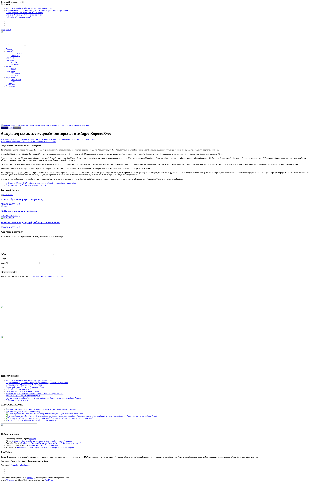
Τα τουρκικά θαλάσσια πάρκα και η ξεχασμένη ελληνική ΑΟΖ (30, 8)
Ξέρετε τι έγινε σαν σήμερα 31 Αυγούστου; (22, 199)
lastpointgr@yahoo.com (21, 465)
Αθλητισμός (15, 73)
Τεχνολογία (10, 77)
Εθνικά (8, 67)
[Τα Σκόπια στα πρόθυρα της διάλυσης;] (4, 206)
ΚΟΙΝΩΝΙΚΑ (65, 139)
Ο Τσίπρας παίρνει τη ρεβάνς (17, 400)
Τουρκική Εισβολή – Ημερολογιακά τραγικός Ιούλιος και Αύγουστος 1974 (34, 394)
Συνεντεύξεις (16, 56)
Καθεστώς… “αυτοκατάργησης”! (18, 17)
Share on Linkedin (35, 142)
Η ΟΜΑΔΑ (10, 84)
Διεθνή (13, 69)
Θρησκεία (14, 75)
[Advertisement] (155, 106)
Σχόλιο (4, 254)
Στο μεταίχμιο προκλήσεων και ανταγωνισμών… (26, 185)
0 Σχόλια (22, 139)
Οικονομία (10, 58)
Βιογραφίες (15, 64)
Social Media (16, 80)
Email (4, 263)
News (10, 128)
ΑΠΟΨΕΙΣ (30, 139)
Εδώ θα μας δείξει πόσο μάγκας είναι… (44, 445)
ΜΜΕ (13, 82)
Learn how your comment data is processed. (48, 276)
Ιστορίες (14, 62)
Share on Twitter (22, 142)
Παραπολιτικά (16, 53)
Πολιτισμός (10, 71)
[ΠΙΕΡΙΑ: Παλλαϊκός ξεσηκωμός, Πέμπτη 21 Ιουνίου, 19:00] (7, 218)
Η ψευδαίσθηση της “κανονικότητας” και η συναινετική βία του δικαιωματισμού (37, 10)
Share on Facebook (8, 142)
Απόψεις (9, 49)
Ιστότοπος (5, 267)
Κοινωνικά (10, 60)
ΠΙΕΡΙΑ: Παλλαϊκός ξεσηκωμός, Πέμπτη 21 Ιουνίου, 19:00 (30, 222)
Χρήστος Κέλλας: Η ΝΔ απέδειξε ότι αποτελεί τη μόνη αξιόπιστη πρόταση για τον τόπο (41, 183)
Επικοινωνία (10, 86)
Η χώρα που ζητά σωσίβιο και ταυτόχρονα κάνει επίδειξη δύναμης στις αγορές (42, 441)
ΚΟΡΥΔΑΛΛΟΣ (78, 139)
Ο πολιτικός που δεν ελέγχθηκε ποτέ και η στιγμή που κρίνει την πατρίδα (45, 447)
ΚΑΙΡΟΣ (54, 139)
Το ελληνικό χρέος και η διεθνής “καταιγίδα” (23, 396)
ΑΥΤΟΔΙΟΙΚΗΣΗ (43, 139)
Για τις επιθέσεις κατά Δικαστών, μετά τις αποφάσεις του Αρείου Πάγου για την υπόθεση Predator (43, 398)
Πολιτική (9, 51)
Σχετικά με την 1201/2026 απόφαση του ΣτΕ (23, 391)
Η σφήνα (32, 439)
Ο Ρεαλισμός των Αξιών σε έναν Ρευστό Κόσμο (24, 13)
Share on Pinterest (49, 142)
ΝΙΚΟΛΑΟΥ (91, 139)
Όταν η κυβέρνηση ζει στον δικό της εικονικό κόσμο (26, 15)
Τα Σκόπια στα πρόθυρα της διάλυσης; (20, 211)
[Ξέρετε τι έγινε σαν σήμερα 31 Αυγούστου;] (7, 195)
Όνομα (4, 258)
